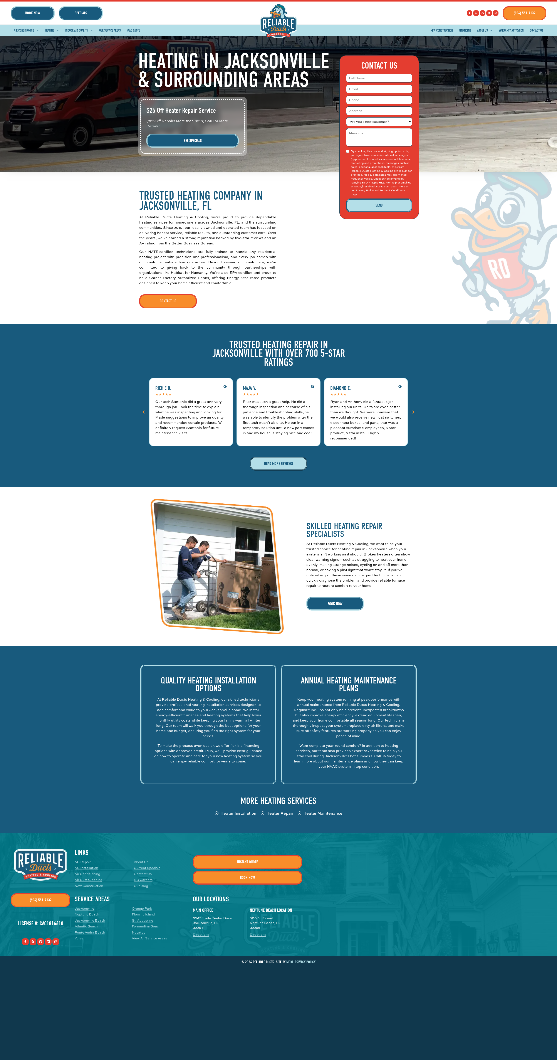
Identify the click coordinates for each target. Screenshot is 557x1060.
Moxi (289, 962)
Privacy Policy (365, 190)
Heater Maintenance (322, 813)
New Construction (442, 30)
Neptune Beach (87, 914)
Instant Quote (247, 862)
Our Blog (141, 885)
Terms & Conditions (392, 190)
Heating (49, 30)
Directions (201, 934)
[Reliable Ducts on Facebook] (469, 13)
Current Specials (147, 867)
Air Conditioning (24, 30)
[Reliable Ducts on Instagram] (495, 13)
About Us (482, 30)
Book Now (32, 13)
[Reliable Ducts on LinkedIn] (489, 13)
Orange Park (142, 908)
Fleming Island (143, 914)
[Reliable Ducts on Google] (482, 13)
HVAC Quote (133, 30)
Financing (465, 30)
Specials (81, 13)
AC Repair (83, 861)
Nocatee (138, 932)
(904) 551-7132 (524, 13)
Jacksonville (84, 908)
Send (379, 205)
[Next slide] (413, 412)
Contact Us (536, 30)
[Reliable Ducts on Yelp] (476, 13)
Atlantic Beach (86, 926)
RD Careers (143, 879)
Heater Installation (238, 813)
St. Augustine (142, 920)
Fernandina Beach (146, 926)
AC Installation (86, 867)
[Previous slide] (143, 412)
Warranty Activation (511, 30)
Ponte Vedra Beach (90, 932)
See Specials (193, 140)
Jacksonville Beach (90, 920)
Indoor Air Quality (76, 30)
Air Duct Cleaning (88, 879)
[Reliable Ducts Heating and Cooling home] (278, 21)
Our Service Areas (110, 30)
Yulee (79, 938)
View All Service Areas (149, 938)
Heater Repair (279, 813)
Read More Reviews (278, 463)
